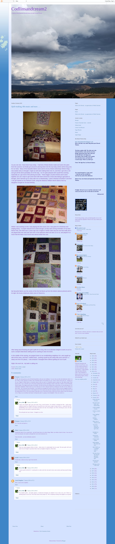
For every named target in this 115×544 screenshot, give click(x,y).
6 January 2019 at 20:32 (24, 430)
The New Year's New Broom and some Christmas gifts (96, 456)
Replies (18, 399)
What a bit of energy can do (96, 422)
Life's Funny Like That (82, 233)
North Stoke (80, 276)
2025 (93, 358)
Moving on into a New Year (96, 465)
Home (42, 526)
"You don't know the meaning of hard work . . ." (96, 427)
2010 (93, 486)
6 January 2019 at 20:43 (24, 457)
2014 (93, 477)
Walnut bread (78, 125)
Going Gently (80, 244)
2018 (93, 468)
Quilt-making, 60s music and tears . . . (96, 444)
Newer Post (15, 526)
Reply (16, 396)
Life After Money (81, 287)
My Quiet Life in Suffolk (83, 292)
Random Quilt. (18, 368)
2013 (93, 479)
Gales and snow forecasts (96, 400)
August (94, 382)
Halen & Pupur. (86, 315)
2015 (93, 475)
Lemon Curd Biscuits (79, 127)
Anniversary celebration (96, 436)
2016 (93, 473)
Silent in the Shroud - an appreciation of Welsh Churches (87, 105)
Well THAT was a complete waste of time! (96, 449)
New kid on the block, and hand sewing (96, 404)
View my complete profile (81, 379)
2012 (93, 482)
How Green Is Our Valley (88, 245)
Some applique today (96, 415)
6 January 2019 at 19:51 (25, 377)
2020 (93, 369)
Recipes (76, 120)
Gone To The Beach (81, 303)
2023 (93, 362)
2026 (93, 356)
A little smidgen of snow (96, 408)
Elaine (16, 430)
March (94, 393)
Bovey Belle (21, 402)
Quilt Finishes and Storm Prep (89, 305)
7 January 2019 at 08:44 (32, 467)
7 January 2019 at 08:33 (32, 402)
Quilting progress (95, 418)
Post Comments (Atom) (45, 531)
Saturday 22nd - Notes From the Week (91, 294)
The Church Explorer (82, 255)
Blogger (63, 540)
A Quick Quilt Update (96, 439)
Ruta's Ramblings (81, 314)
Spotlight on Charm (95, 433)
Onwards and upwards (95, 461)
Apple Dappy (78, 134)
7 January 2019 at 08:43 (32, 445)
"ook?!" (79, 265)
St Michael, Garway (87, 256)
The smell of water (81, 228)
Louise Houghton (19, 480)
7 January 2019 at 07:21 (29, 480)
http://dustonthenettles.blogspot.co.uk (84, 141)
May (94, 388)
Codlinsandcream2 (29, 8)
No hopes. (79, 288)
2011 (93, 484)
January (95, 397)
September (95, 380)
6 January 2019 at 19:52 (25, 421)
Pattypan (17, 377)
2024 (93, 360)
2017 (93, 470)
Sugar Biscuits (78, 130)
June (94, 386)
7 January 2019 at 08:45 (32, 490)
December (95, 373)
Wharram (85, 277)
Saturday (85, 235)
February (95, 395)
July (94, 384)
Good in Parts (85, 267)
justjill (16, 457)
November (95, 375)
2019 (93, 371)
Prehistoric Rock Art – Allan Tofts (84, 229)
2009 (93, 488)
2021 (93, 367)
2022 (93, 364)
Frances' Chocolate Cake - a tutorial (83, 122)
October (95, 377)
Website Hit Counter (79, 349)
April (94, 391)
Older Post (68, 526)
